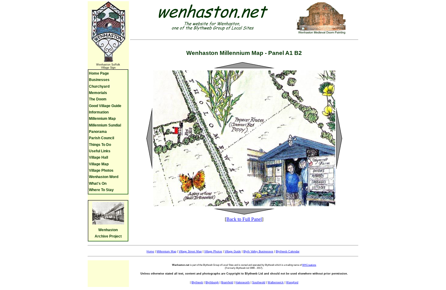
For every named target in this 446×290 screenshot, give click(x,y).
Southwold (258, 282)
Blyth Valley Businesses (258, 251)
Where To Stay (101, 190)
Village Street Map (190, 251)
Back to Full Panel (244, 219)
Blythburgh (212, 282)
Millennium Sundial (105, 125)
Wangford (292, 282)
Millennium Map (102, 118)
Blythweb (197, 282)
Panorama (98, 132)
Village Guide (233, 251)
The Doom (97, 99)
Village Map (99, 164)
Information (99, 112)
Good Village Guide (105, 106)
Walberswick (276, 282)
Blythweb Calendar (287, 251)
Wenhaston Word (103, 177)
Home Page (99, 73)
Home (150, 251)
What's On (97, 183)
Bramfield (227, 282)
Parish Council (101, 138)
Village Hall (98, 157)
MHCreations (309, 265)
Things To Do (100, 145)
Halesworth (242, 282)
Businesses (99, 80)
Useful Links (99, 151)
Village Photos (101, 170)
